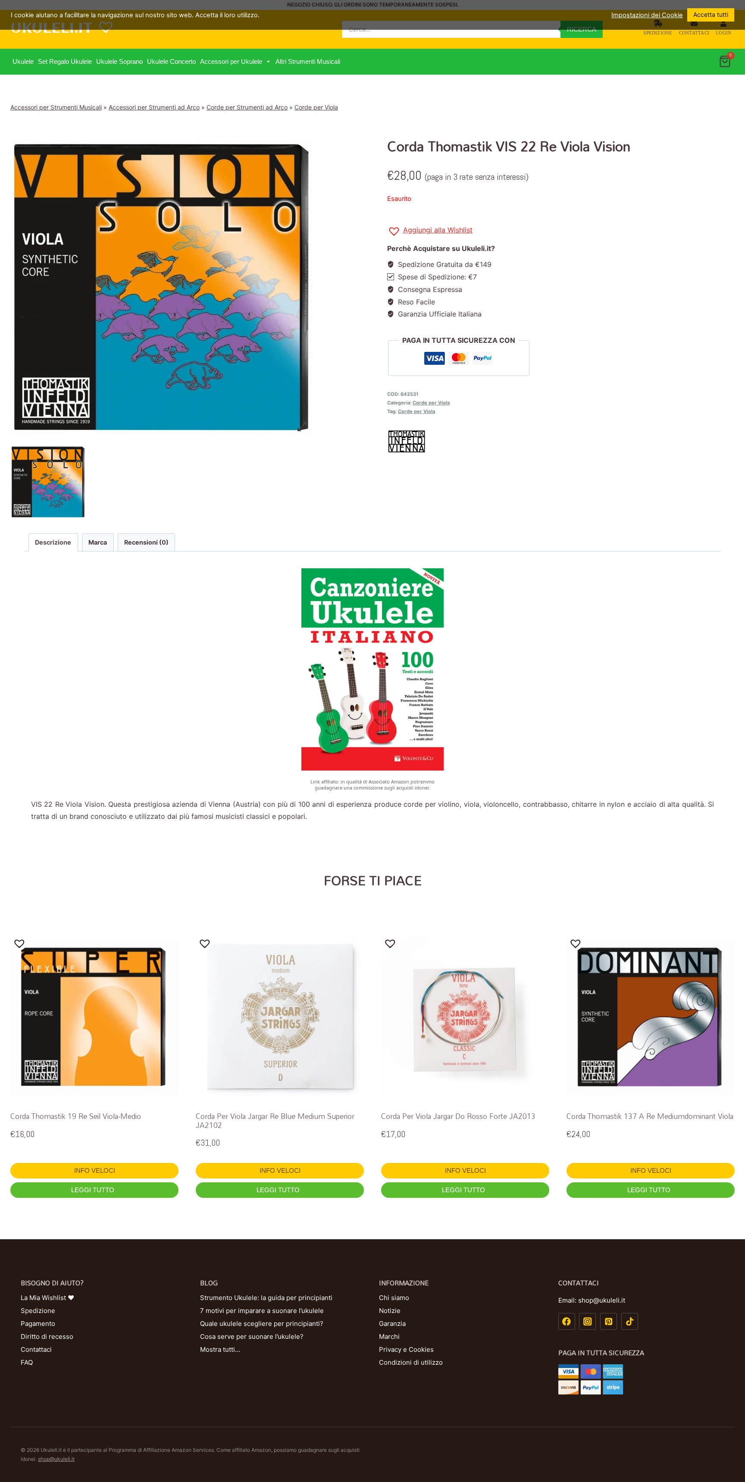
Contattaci (694, 32)
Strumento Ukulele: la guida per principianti (266, 1298)
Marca (97, 542)
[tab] (53, 542)
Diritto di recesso (47, 1336)
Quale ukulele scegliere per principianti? (261, 1323)
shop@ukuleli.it (56, 1459)
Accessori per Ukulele (231, 61)
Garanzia (392, 1323)
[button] (268, 62)
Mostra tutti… (220, 1349)
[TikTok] (629, 1321)
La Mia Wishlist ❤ (47, 1298)
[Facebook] (566, 1321)
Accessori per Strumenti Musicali (56, 107)
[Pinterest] (608, 1321)
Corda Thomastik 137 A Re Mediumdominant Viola (650, 1116)
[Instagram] (587, 1321)
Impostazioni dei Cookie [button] (647, 15)
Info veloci (94, 1170)
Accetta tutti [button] (710, 14)
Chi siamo (394, 1298)
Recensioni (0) (146, 542)
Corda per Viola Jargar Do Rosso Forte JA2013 (458, 1116)
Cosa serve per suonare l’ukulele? (252, 1336)
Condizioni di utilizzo (411, 1362)
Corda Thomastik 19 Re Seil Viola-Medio (75, 1116)
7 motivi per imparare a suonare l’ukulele (262, 1311)
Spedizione (657, 32)
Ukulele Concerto (171, 61)
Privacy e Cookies (406, 1349)
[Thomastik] (561, 441)
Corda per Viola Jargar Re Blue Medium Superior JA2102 (275, 1120)
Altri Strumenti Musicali (307, 61)
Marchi (389, 1336)
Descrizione (53, 542)
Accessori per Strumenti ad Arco (154, 107)
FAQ (27, 1362)
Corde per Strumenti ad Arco (247, 107)
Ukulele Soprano (119, 61)
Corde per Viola (316, 107)
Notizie (390, 1311)
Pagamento (38, 1323)
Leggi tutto (93, 1190)
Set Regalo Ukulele (65, 61)
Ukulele (23, 61)
